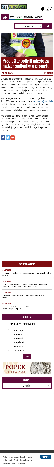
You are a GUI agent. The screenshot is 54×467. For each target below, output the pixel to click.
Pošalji (27, 356)
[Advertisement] (27, 169)
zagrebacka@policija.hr (43, 101)
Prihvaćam (46, 456)
